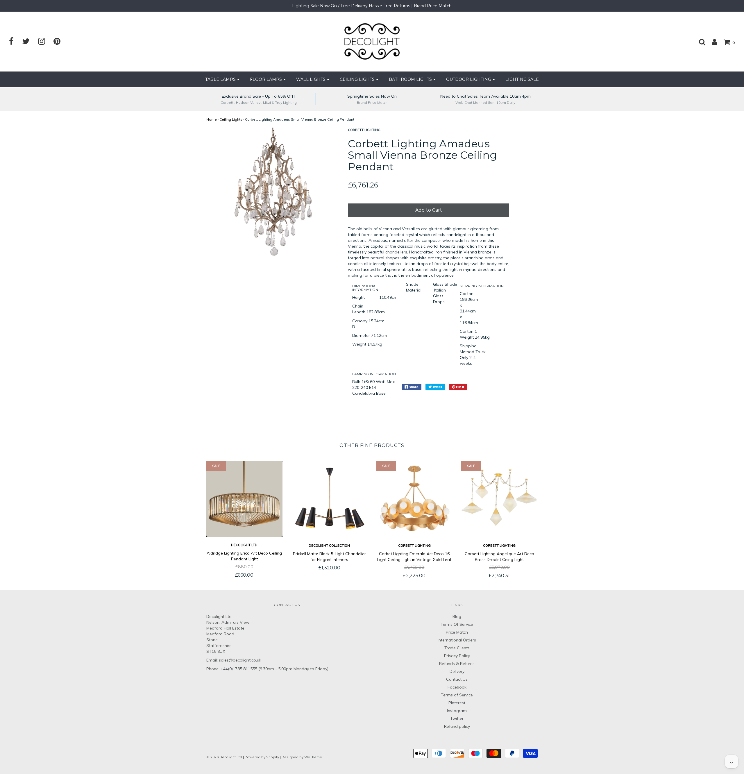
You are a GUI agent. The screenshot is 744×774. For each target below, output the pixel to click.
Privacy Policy (457, 655)
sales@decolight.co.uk (240, 660)
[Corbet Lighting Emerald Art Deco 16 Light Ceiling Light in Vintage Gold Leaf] (414, 499)
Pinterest (456, 702)
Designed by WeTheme (302, 757)
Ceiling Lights (230, 119)
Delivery (457, 671)
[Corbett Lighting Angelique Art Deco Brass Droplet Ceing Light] (499, 499)
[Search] (699, 41)
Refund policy (457, 726)
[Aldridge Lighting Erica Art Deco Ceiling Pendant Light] (244, 499)
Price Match (457, 632)
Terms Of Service (457, 624)
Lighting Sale (522, 79)
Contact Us (457, 679)
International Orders (457, 640)
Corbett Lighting (414, 546)
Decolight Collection (329, 546)
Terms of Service (457, 695)
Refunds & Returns (457, 663)
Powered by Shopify (262, 757)
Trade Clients (457, 647)
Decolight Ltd (244, 545)
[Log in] (711, 41)
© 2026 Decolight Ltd (224, 757)
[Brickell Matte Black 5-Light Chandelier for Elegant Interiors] (329, 499)
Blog (457, 616)
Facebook (457, 687)
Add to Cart (428, 210)
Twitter (457, 718)
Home (211, 119)
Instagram (457, 710)
